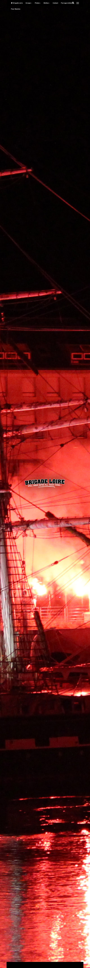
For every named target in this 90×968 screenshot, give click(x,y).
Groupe (28, 3)
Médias (46, 3)
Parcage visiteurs (67, 3)
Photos (37, 3)
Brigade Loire (18, 3)
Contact (55, 3)
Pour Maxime (15, 9)
